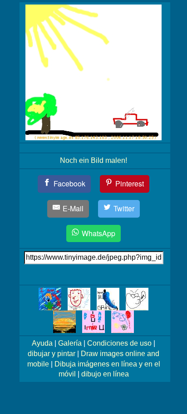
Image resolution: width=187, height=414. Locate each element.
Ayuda (42, 343)
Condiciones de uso (119, 343)
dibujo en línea (105, 374)
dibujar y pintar (51, 353)
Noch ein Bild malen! (93, 160)
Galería (70, 343)
